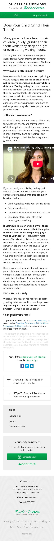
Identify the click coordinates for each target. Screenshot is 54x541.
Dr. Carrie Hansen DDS (31, 521)
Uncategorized (17, 426)
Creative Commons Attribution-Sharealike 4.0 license (25, 325)
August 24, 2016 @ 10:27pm (32, 357)
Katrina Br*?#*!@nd (39, 320)
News (12, 421)
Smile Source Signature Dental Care (27, 512)
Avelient (39, 527)
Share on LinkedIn (32, 366)
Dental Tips (32, 360)
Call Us (17, 15)
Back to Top (27, 533)
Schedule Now (29, 457)
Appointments (40, 15)
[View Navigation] (4, 15)
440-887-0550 (31, 497)
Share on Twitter (27, 366)
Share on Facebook (22, 366)
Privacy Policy (16, 527)
